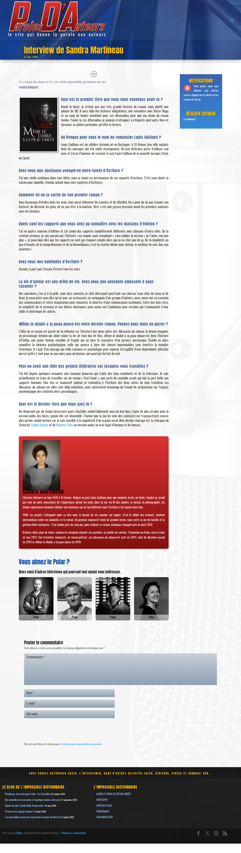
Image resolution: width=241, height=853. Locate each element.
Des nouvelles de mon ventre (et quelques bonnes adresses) (32, 800)
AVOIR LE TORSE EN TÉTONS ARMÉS (113, 794)
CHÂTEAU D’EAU (104, 806)
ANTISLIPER (102, 800)
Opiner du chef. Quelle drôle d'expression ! (24, 806)
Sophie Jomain (39, 425)
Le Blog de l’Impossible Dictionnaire (33, 786)
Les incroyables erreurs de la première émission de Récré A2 (33, 817)
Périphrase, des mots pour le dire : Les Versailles (27, 794)
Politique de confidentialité (73, 833)
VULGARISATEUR (104, 817)
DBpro (19, 833)
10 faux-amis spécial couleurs (19, 811)
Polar (36, 617)
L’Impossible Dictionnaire (115, 786)
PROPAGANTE (102, 811)
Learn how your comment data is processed (81, 744)
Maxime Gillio (64, 425)
